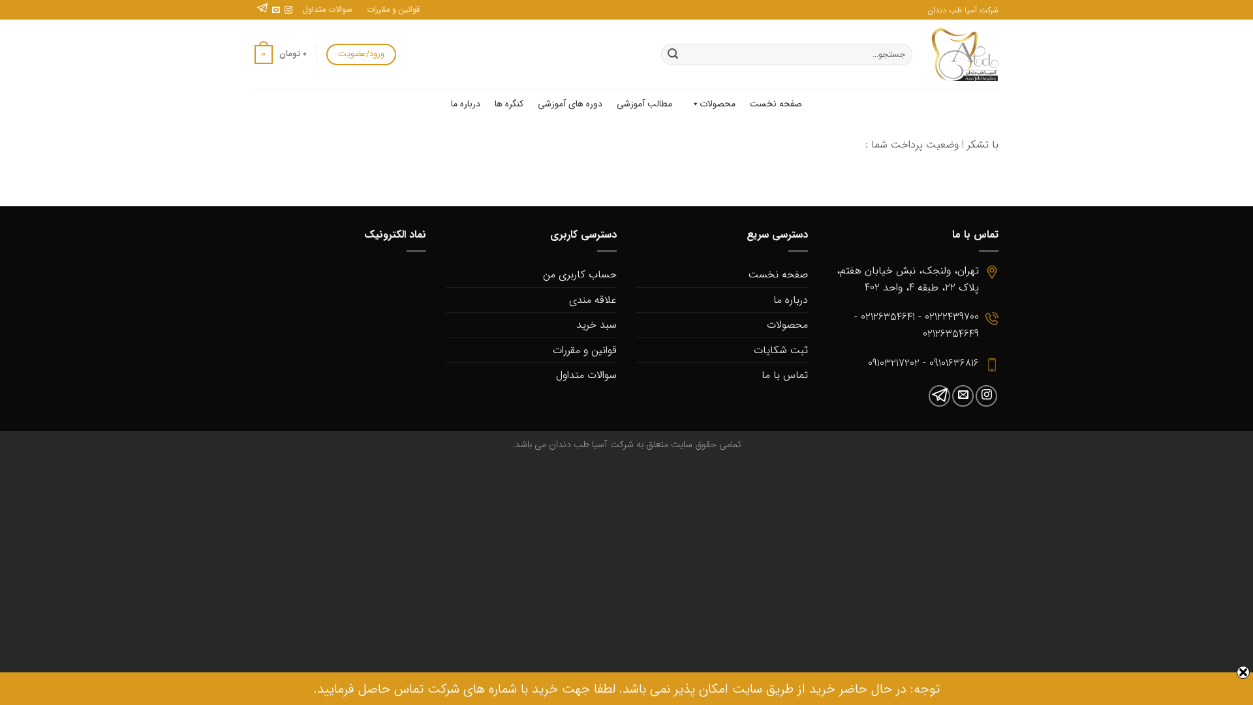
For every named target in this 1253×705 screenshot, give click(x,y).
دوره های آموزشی (570, 104)
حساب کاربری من (580, 274)
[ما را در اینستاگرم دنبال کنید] (288, 10)
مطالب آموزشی (644, 104)
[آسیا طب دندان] (965, 54)
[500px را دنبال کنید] (262, 10)
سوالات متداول (327, 9)
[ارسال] (673, 55)
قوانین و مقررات (393, 9)
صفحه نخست (776, 104)
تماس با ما (785, 375)
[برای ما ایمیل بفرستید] (276, 10)
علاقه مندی (593, 300)
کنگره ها (509, 104)
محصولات (717, 104)
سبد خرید (596, 325)
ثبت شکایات (781, 350)
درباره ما (465, 104)
